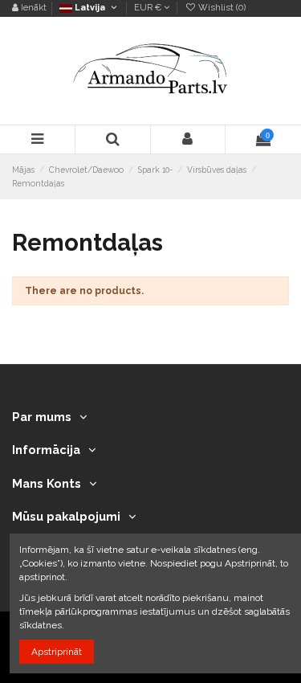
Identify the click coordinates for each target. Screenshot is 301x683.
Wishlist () (221, 7)
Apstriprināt (56, 651)
